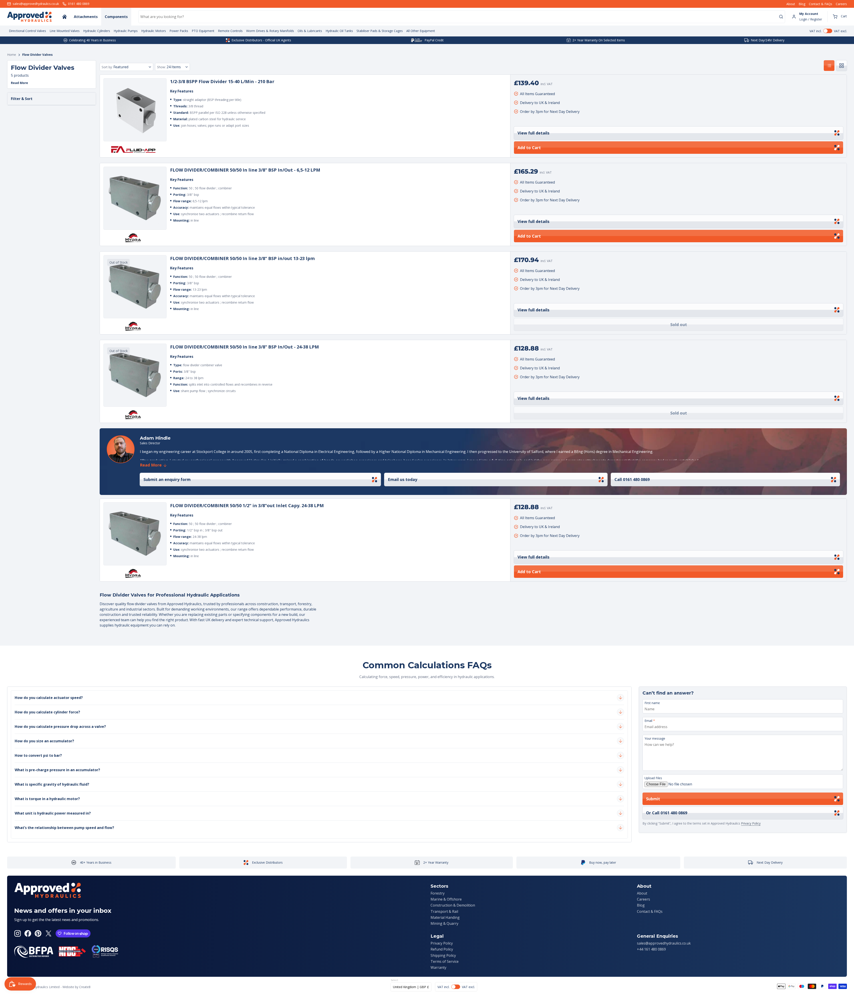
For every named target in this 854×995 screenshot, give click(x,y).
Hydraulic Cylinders (96, 31)
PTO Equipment (203, 31)
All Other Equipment (420, 31)
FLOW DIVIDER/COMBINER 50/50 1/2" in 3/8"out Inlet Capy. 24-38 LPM (247, 506)
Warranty (438, 967)
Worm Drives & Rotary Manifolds (270, 31)
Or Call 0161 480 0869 (666, 812)
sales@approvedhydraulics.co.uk (664, 943)
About (790, 4)
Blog (802, 4)
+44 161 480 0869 (651, 949)
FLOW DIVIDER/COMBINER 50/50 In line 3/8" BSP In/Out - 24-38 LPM (244, 347)
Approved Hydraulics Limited (39, 987)
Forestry (438, 893)
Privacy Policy (751, 823)
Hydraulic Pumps (126, 31)
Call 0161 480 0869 (632, 479)
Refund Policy (442, 949)
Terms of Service (445, 961)
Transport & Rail (444, 911)
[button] (840, 16)
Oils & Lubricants (310, 31)
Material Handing (445, 917)
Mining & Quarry (444, 923)
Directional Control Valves (27, 31)
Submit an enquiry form (167, 479)
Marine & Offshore (446, 899)
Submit (653, 798)
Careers (841, 4)
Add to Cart (529, 147)
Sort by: (107, 67)
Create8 (85, 987)
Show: (161, 67)
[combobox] (462, 16)
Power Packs (178, 31)
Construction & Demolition (453, 905)
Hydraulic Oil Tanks (339, 31)
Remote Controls (230, 31)
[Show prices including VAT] (828, 31)
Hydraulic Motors (153, 31)
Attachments (86, 16)
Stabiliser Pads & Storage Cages (380, 31)
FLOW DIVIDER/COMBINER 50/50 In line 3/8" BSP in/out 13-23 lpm (242, 258)
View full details (533, 133)
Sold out (678, 324)
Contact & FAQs (820, 4)
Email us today (402, 479)
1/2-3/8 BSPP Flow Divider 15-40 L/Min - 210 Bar (222, 81)
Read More (19, 83)
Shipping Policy (443, 955)
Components (116, 16)
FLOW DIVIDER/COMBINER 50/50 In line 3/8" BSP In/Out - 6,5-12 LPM (245, 170)
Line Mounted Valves (65, 31)
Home (11, 55)
